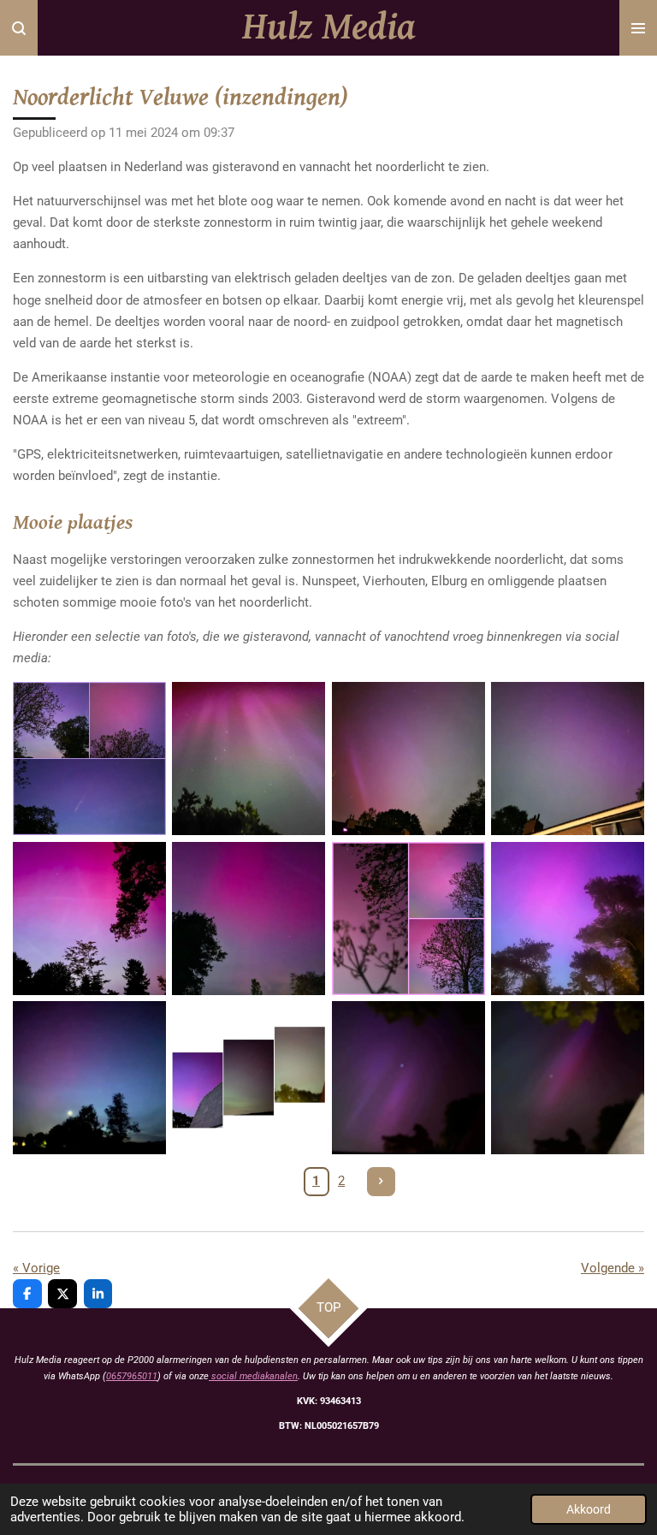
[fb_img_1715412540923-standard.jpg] (89, 1077)
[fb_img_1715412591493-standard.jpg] (89, 918)
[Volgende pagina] (381, 1181)
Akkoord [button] (588, 1509)
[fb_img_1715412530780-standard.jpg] (248, 1077)
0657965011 (131, 1376)
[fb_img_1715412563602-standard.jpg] (567, 918)
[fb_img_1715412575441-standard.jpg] (408, 918)
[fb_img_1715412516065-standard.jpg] (408, 1077)
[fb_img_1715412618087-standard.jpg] (408, 759)
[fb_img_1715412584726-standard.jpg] (248, 918)
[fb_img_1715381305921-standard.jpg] (567, 1077)
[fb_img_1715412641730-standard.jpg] (248, 759)
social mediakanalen (253, 1376)
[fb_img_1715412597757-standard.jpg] (89, 759)
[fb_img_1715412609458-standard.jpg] (567, 759)
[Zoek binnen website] (19, 28)
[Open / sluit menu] (638, 28)
